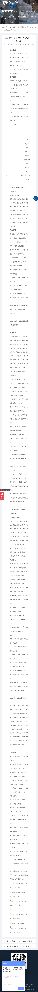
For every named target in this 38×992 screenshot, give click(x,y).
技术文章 (12, 27)
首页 (5, 27)
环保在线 (32, 989)
